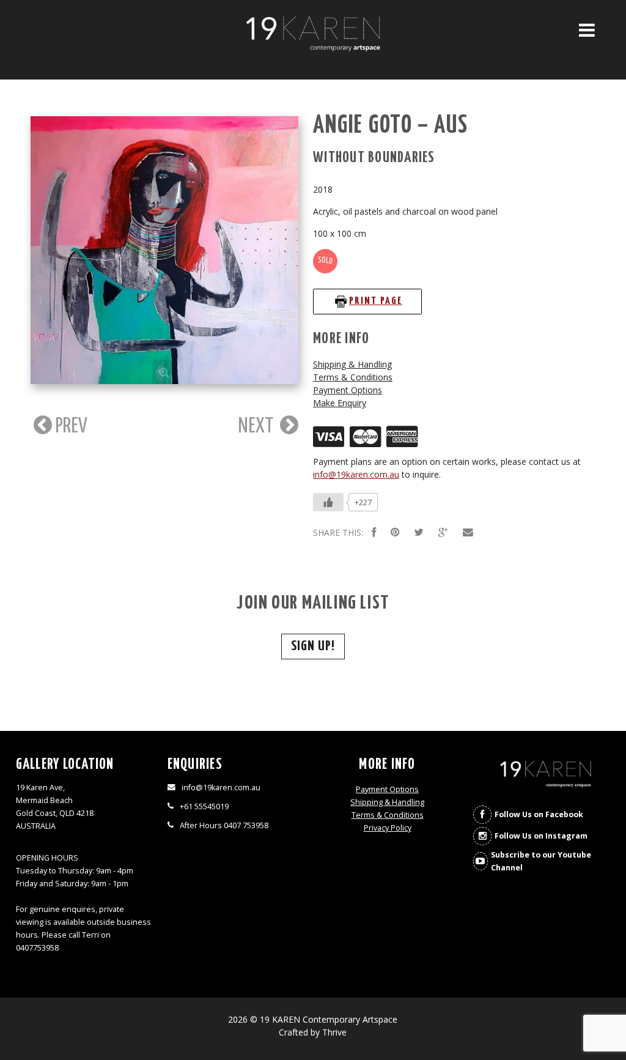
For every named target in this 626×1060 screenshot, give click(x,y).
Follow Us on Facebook (539, 814)
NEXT (257, 426)
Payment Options (347, 390)
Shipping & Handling (352, 364)
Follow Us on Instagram (541, 836)
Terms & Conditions (352, 377)
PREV (69, 426)
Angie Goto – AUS (391, 126)
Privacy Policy (387, 828)
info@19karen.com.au (356, 474)
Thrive (334, 1032)
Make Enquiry (339, 403)
